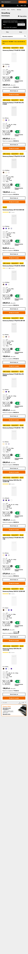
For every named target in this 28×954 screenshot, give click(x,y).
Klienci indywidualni (5, 1)
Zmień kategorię (5, 15)
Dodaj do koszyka (14, 94)
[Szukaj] (17, 5)
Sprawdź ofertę (6, 714)
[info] (11, 77)
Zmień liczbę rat (14, 91)
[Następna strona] (26, 702)
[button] (3, 9)
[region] (14, 9)
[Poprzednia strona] (17, 702)
